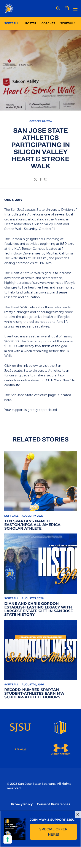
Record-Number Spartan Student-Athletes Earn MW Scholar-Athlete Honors (34, 693)
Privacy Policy (22, 804)
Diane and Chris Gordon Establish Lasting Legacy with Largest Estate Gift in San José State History (38, 609)
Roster (30, 23)
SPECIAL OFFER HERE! (58, 831)
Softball (11, 515)
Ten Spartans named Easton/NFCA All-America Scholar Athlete (32, 524)
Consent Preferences (53, 804)
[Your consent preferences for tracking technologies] (7, 839)
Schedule (67, 23)
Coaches (48, 23)
